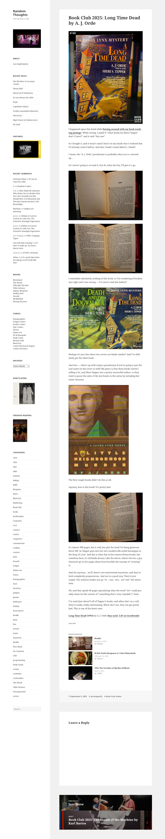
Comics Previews (20, 348)
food (15, 584)
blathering (17, 503)
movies (16, 628)
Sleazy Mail (18, 88)
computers (17, 539)
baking (16, 480)
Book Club (17, 507)
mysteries (17, 637)
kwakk (16, 615)
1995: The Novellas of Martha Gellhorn (112, 668)
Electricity (17, 115)
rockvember (18, 678)
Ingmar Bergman (20, 291)
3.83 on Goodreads (129, 615)
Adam (15, 257)
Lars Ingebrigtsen (20, 64)
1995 (15, 462)
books (15, 512)
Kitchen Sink (18, 340)
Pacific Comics (19, 324)
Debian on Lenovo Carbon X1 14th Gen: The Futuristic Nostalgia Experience (26, 219)
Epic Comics (18, 327)
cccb (15, 525)
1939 (15, 458)
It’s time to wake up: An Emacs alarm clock (25, 246)
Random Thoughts (20, 13)
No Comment (18, 651)
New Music (17, 646)
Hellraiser (17, 602)
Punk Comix (18, 338)
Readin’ (98, 638)
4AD (15, 467)
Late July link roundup (22, 243)
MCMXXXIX (18, 299)
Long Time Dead (77, 615)
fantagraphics (19, 579)
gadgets (16, 593)
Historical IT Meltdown (23, 93)
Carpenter (17, 521)
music (15, 633)
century (16, 530)
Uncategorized (19, 691)
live (14, 624)
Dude (15, 102)
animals (16, 476)
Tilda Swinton (19, 288)
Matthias (17, 208)
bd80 (15, 485)
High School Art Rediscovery (25, 120)
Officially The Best (21, 285)
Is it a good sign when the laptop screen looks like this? (26, 260)
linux (15, 619)
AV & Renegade (19, 335)
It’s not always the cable (23, 97)
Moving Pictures (20, 301)
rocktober (17, 673)
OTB (15, 655)
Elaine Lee (17, 332)
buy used (113, 615)
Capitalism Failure (21, 106)
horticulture (18, 610)
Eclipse (16, 566)
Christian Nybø (19, 179)
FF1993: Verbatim (30, 253)
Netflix (16, 642)
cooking (16, 548)
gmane (16, 597)
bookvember (18, 516)
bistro (15, 494)
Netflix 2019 (18, 293)
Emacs (16, 575)
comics (16, 534)
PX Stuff (16, 124)
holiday (16, 606)
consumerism (19, 543)
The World (17, 282)
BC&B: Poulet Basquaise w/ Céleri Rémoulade (115, 653)
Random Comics (24, 186)
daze (15, 557)
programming (19, 660)
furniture (17, 588)
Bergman (17, 489)
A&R (15, 471)
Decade (16, 296)
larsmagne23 (96, 696)
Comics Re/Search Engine (24, 346)
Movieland (17, 280)
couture (16, 552)
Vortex (16, 330)
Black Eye (17, 343)
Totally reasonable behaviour (25, 111)
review (16, 669)
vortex (16, 696)
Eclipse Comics (19, 321)
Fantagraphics (19, 319)
